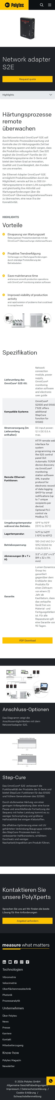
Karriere (6, 1033)
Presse (6, 1027)
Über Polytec (9, 1015)
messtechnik (23, 988)
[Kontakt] (50, 1081)
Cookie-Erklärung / (27, 1092)
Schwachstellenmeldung (27, 1096)
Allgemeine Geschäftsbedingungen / (27, 1085)
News (5, 1021)
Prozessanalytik (11, 1000)
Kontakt (6, 1039)
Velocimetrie (9, 982)
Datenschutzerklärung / (35, 1088)
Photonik (7, 994)
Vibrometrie (9, 977)
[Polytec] (14, 5)
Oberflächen (9, 988)
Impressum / (14, 1088)
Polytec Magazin (11, 1060)
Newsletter (8, 1066)
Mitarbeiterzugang (12, 1045)
